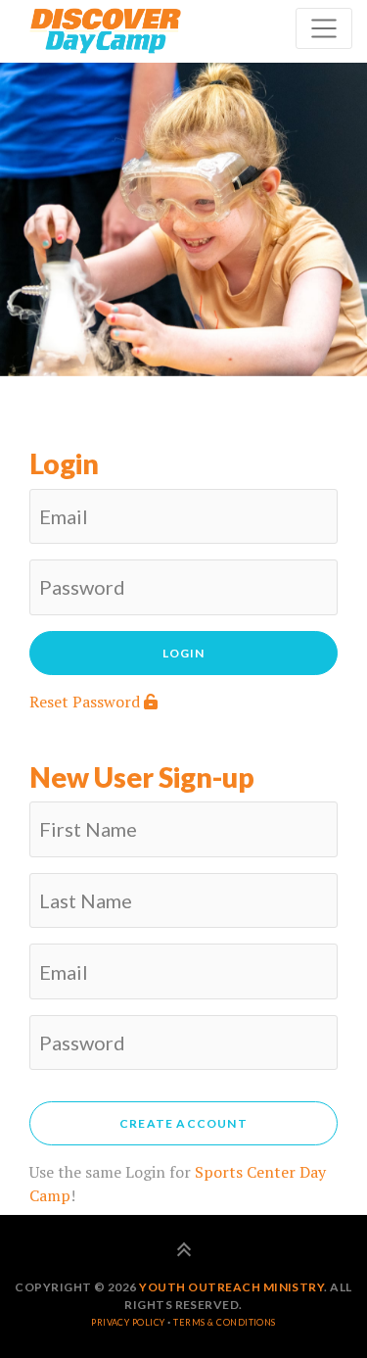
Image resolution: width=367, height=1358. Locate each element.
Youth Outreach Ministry (231, 1287)
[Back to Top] (184, 1251)
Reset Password (86, 701)
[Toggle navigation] (324, 28)
